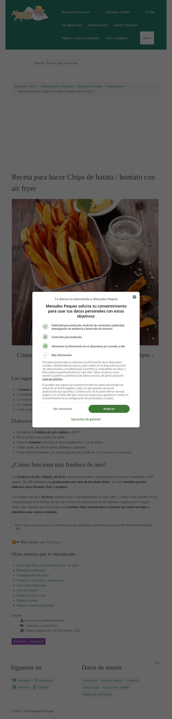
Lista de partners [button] (52, 379)
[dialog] (86, 359)
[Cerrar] (134, 297)
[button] (86, 355)
